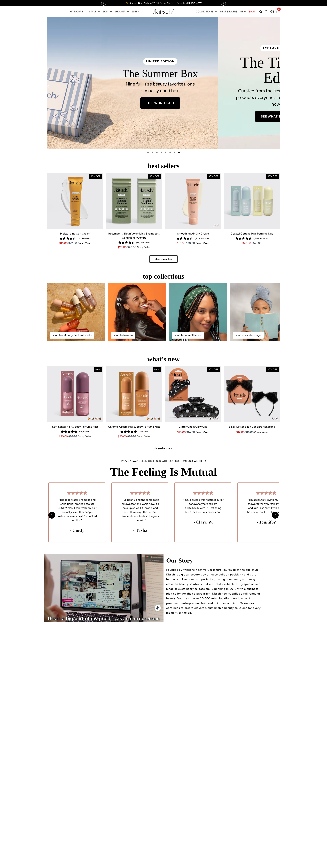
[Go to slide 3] (157, 152)
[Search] (260, 11)
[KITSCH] (163, 11)
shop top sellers (163, 259)
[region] (163, 3)
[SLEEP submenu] (142, 11)
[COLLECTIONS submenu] (216, 11)
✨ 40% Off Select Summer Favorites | (163, 3)
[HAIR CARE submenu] (86, 11)
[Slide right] (223, 3)
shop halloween (123, 335)
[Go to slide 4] (161, 152)
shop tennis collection (187, 335)
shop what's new (163, 448)
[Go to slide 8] (179, 152)
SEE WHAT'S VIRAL (105, 116)
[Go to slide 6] (170, 152)
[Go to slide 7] (174, 152)
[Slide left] (103, 3)
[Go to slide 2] (152, 152)
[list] (163, 83)
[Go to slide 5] (165, 152)
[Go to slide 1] (148, 152)
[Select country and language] (272, 11)
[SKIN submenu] (111, 11)
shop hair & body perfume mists (71, 335)
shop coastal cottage (248, 335)
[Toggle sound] (158, 608)
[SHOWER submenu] (128, 11)
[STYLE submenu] (99, 11)
